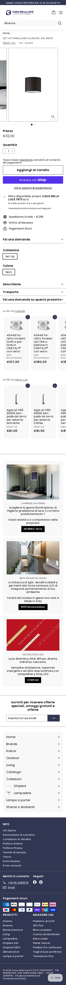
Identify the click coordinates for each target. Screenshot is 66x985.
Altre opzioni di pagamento (33, 188)
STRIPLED (33, 680)
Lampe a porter (13, 956)
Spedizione (26, 160)
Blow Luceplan (42, 930)
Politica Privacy (13, 848)
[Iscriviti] (54, 718)
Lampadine (10, 938)
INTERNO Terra (33, 529)
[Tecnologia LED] (33, 635)
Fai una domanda (16, 239)
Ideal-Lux (9, 43)
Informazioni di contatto (19, 835)
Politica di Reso (13, 843)
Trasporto (11, 292)
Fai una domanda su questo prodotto (32, 300)
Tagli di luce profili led (47, 951)
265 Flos (38, 925)
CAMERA (20, 311)
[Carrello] (54, 13)
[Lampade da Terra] (33, 482)
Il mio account (12, 865)
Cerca (7, 856)
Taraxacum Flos (43, 956)
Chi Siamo (9, 830)
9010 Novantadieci (33, 607)
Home (6, 33)
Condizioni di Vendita (17, 839)
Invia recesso (11, 861)
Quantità (10, 145)
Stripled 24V (11, 943)
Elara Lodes (40, 938)
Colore (8, 265)
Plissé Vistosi (41, 943)
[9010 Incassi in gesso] (33, 558)
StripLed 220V (11, 947)
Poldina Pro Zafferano (47, 947)
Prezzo (8, 131)
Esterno (8, 925)
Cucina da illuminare (46, 934)
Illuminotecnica (13, 930)
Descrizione (12, 284)
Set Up (10, 256)
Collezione (11, 250)
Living (6, 934)
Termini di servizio (14, 852)
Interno (7, 921)
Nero (8, 272)
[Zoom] (53, 117)
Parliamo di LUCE (43, 921)
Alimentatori (11, 951)
